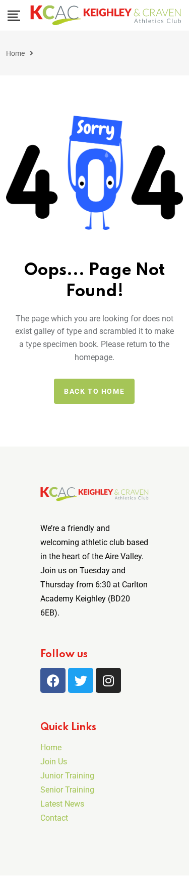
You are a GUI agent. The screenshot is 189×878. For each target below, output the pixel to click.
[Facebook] (53, 680)
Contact (54, 818)
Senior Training (67, 790)
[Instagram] (108, 680)
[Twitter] (80, 680)
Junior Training (67, 775)
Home (15, 53)
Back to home (94, 391)
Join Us (53, 761)
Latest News (62, 804)
